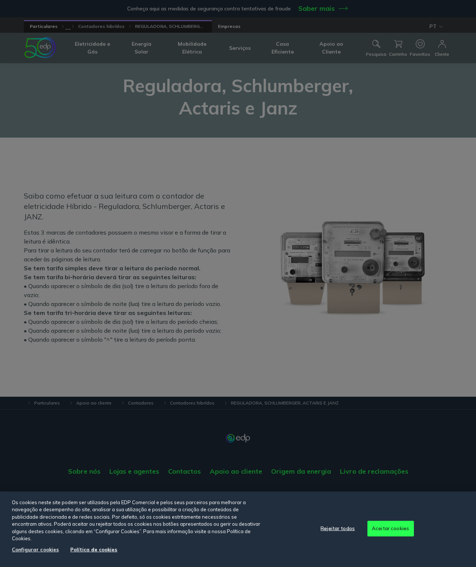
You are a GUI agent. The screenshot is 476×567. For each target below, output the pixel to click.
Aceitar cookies (390, 528)
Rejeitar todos (338, 528)
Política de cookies (93, 549)
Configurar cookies (35, 549)
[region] (238, 529)
